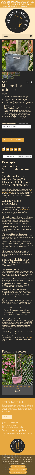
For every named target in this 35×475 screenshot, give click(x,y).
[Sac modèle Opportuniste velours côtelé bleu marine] (31, 82)
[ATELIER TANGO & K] (17, 21)
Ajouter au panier (13, 139)
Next (31, 374)
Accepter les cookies (18, 466)
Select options (17, 392)
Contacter (7, 417)
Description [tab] (10, 156)
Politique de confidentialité (18, 472)
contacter (29, 337)
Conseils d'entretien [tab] (25, 156)
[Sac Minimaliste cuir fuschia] (27, 82)
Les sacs (10, 147)
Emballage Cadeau (15, 123)
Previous (3, 374)
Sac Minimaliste (17, 147)
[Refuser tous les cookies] (33, 465)
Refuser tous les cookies (18, 469)
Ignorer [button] (30, 6)
